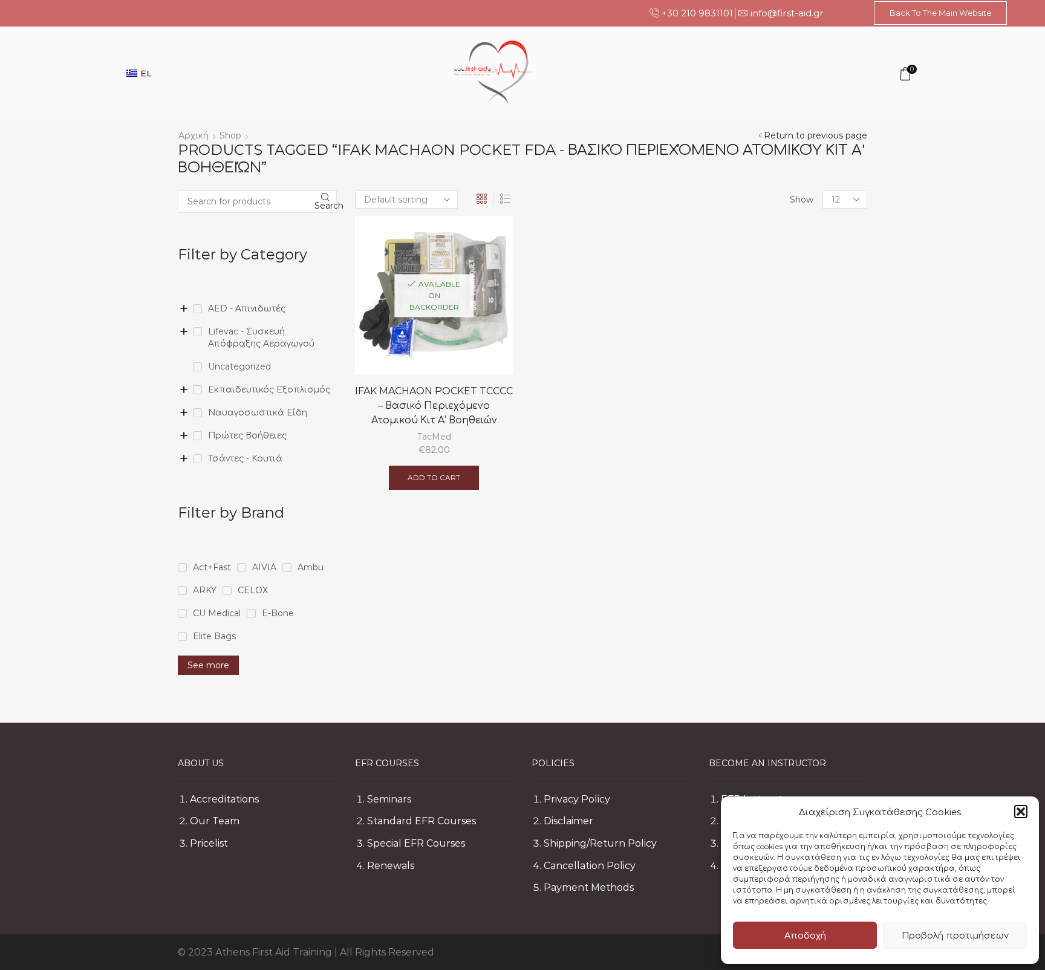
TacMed (434, 436)
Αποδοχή (805, 935)
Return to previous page (815, 135)
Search (325, 205)
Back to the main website (940, 13)
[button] (1021, 812)
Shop (230, 135)
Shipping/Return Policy (600, 843)
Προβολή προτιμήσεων (955, 935)
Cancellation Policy (590, 865)
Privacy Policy (577, 799)
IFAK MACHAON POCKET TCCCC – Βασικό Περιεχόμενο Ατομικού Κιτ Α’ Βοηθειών (434, 405)
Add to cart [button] (434, 477)
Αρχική (193, 135)
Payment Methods (589, 887)
